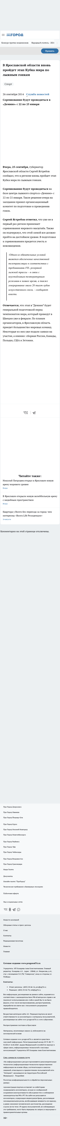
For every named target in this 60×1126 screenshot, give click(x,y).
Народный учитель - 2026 (43, 42)
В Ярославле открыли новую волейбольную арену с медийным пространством (30, 500)
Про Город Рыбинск (11, 841)
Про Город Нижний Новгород (15, 829)
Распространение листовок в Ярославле (19, 1025)
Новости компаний (11, 920)
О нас (5, 930)
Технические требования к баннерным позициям (23, 887)
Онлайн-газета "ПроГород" (14, 881)
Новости (6, 946)
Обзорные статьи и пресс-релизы (17, 925)
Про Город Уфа (9, 847)
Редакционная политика (13, 941)
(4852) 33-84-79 (24, 990)
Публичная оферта (11, 893)
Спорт (8, 84)
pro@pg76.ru (41, 987)
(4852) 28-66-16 (29, 987)
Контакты (7, 935)
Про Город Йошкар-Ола (13, 817)
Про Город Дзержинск (12, 807)
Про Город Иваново (11, 812)
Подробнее (19, 1076)
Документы (8, 876)
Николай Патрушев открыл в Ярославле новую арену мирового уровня (28, 484)
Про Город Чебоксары (12, 852)
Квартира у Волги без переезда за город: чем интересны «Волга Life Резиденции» (27, 515)
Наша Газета (8, 869)
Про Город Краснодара (12, 864)
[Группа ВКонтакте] (5, 909)
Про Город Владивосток (13, 859)
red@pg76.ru (35, 990)
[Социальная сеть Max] (18, 909)
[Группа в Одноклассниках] (10, 909)
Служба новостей (37, 94)
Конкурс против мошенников (15, 42)
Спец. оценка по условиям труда (16, 1057)
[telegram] (35, 413)
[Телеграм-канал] (14, 909)
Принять (49, 51)
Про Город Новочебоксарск (14, 835)
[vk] (26, 413)
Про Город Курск (10, 824)
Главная (6, 951)
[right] (57, 43)
